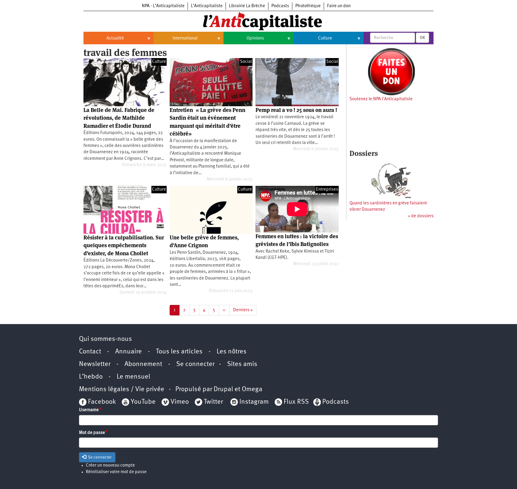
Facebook (101, 402)
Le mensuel (133, 376)
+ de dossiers (421, 216)
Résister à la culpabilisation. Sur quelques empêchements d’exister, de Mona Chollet (123, 245)
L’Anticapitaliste (207, 6)
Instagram (254, 402)
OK (422, 38)
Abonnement (143, 364)
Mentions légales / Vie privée (121, 389)
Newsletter (94, 364)
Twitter (213, 402)
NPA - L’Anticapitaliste (163, 6)
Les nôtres (232, 351)
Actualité (103, 40)
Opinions (243, 40)
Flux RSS (296, 402)
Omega (252, 389)
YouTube (142, 402)
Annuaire (128, 351)
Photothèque (308, 6)
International (175, 40)
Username (89, 410)
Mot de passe (92, 433)
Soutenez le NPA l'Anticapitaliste (381, 99)
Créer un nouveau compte (110, 465)
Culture (313, 40)
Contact (90, 351)
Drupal (223, 389)
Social (246, 62)
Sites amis (242, 364)
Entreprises (327, 189)
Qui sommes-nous (105, 339)
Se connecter (195, 364)
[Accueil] (258, 20)
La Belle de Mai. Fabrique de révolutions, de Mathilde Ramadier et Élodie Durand (118, 118)
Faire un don (339, 6)
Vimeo (180, 402)
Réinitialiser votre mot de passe (116, 472)
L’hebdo (91, 376)
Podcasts (280, 6)
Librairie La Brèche (247, 6)
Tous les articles (179, 351)
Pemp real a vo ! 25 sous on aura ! (296, 110)
